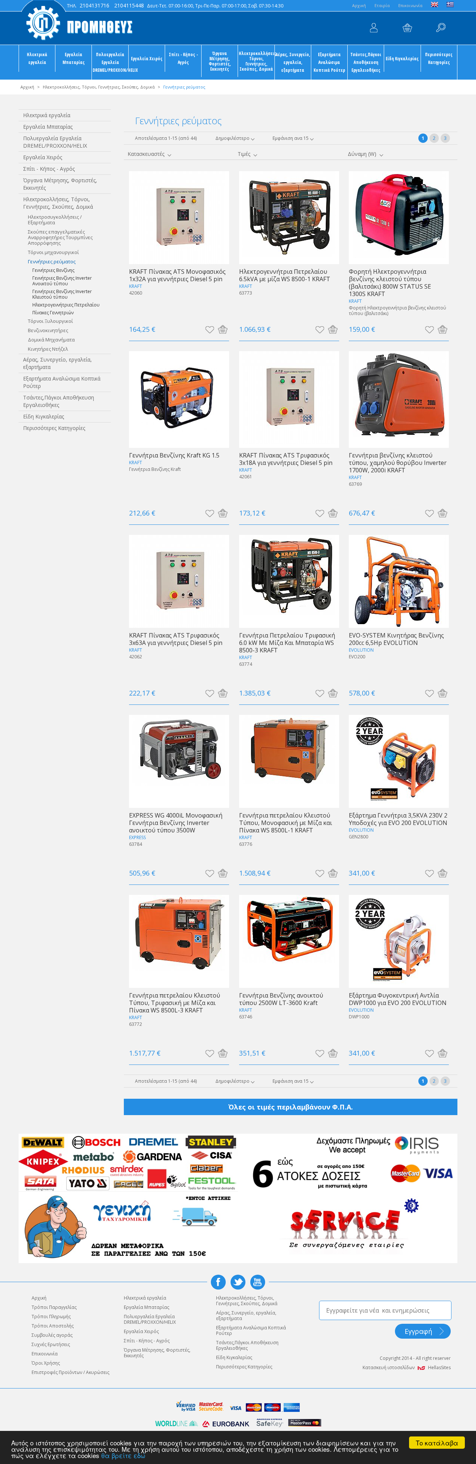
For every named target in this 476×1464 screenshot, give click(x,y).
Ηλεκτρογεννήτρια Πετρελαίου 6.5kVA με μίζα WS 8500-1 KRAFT (284, 275)
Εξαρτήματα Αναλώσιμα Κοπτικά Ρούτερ (329, 62)
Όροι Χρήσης (46, 1363)
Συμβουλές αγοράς (52, 1335)
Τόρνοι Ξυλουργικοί (50, 321)
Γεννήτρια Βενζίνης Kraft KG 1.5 (174, 455)
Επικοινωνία (410, 5)
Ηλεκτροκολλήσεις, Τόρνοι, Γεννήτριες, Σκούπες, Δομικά (256, 61)
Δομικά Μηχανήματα (51, 339)
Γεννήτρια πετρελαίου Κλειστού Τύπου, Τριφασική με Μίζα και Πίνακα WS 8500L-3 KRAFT (174, 1002)
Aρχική (359, 5)
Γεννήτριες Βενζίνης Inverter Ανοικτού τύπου (62, 281)
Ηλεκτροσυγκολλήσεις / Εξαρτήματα (55, 220)
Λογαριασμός (373, 28)
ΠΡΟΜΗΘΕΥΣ (76, 22)
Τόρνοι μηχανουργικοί (53, 252)
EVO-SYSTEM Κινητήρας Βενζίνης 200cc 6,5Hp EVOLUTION (396, 638)
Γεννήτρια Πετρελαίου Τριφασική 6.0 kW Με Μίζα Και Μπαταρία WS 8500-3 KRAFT (287, 642)
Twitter (238, 1282)
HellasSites (439, 1367)
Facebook (218, 1282)
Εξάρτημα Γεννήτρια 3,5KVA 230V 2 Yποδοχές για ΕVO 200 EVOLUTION (398, 818)
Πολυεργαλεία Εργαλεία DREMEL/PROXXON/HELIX (110, 62)
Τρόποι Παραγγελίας (54, 1307)
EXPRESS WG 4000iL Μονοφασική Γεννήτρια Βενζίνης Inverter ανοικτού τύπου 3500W (175, 822)
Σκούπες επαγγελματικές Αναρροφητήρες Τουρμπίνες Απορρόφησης (60, 237)
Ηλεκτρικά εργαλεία (37, 58)
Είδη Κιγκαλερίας (402, 58)
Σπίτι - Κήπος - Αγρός (183, 58)
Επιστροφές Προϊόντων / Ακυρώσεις (70, 1372)
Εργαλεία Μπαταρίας (73, 58)
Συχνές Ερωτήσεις (51, 1344)
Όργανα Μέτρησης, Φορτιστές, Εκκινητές (220, 61)
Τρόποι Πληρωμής (51, 1316)
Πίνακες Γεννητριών (53, 312)
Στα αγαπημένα (209, 329)
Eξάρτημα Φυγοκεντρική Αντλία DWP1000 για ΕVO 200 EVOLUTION (398, 998)
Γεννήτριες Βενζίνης (53, 270)
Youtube (257, 1282)
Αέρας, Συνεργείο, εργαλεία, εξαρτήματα (293, 62)
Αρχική (27, 87)
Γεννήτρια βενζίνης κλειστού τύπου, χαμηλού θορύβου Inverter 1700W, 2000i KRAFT (398, 462)
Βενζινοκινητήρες (48, 330)
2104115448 (129, 5)
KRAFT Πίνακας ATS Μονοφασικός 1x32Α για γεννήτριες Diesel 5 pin (177, 275)
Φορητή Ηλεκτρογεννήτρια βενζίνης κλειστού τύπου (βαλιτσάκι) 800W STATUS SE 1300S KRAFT (390, 282)
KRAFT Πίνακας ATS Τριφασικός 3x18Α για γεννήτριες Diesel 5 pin (285, 458)
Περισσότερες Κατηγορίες (439, 58)
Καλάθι (407, 28)
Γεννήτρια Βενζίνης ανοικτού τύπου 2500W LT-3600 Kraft (281, 998)
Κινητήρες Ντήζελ (48, 349)
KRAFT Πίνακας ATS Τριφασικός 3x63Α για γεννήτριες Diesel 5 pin (175, 638)
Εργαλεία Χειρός (147, 58)
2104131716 (94, 5)
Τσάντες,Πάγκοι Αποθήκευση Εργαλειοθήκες (365, 62)
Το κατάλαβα (437, 1442)
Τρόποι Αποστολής (53, 1326)
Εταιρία (382, 5)
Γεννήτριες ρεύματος (51, 261)
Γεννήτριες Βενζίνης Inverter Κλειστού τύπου (62, 294)
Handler (440, 28)
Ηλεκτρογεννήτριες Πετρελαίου (66, 305)
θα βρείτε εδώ (123, 1455)
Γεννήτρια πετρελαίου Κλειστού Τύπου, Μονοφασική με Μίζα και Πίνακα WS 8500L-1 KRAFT (285, 822)
